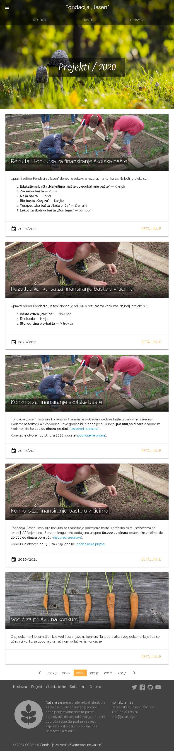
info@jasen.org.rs (124, 717)
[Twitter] (134, 689)
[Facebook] (142, 689)
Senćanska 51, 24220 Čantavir (133, 707)
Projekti (38, 20)
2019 (94, 673)
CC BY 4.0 (32, 745)
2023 (52, 673)
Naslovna (20, 687)
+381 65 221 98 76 (125, 712)
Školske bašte (56, 687)
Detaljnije (151, 229)
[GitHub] (150, 689)
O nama (136, 20)
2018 (108, 673)
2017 (122, 673)
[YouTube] (158, 689)
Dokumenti (77, 687)
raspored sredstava (84, 429)
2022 (66, 673)
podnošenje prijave (91, 435)
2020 (80, 673)
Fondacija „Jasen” (87, 7)
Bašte (88, 20)
